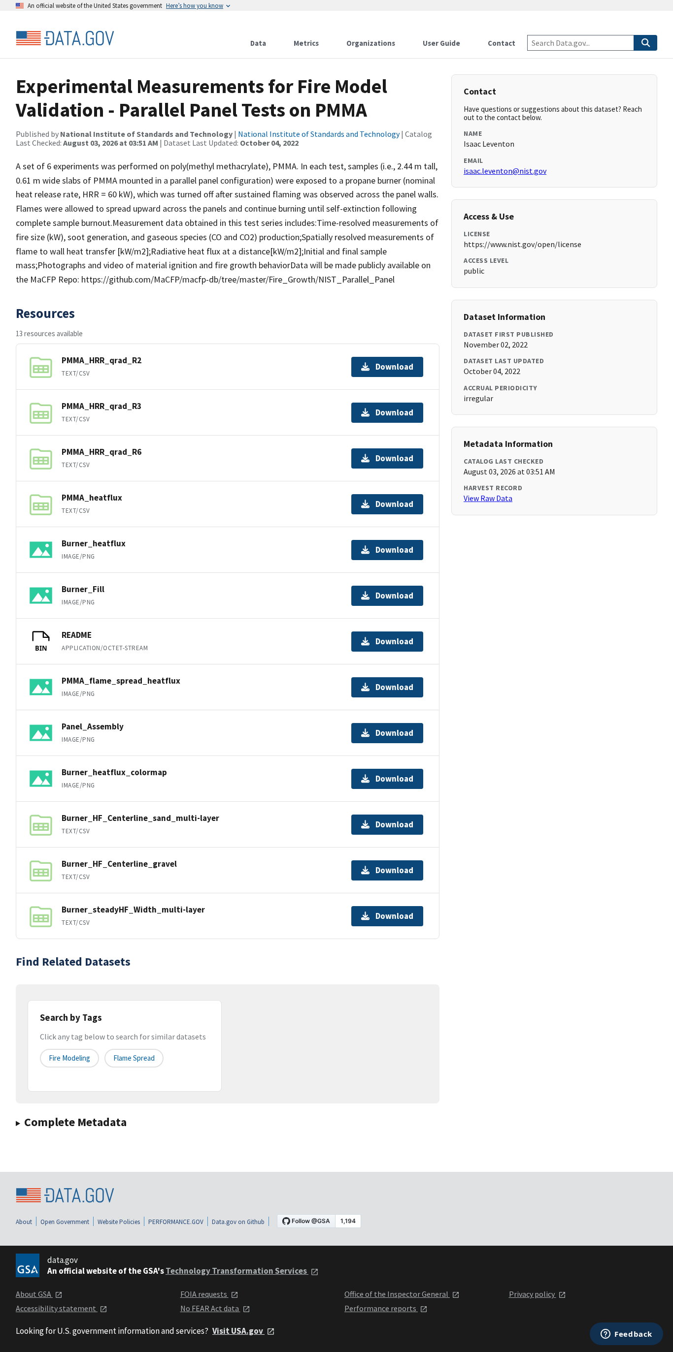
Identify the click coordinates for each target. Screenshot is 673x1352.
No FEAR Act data (210, 1308)
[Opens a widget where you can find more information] (626, 1334)
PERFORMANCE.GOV (175, 1222)
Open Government (64, 1222)
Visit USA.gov (238, 1330)
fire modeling (69, 1058)
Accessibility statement (57, 1308)
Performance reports (381, 1308)
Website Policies (119, 1222)
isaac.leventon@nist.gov (505, 171)
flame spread (134, 1058)
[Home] (65, 38)
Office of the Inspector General (397, 1294)
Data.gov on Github (238, 1222)
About (24, 1222)
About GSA (34, 1294)
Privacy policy (532, 1294)
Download (394, 366)
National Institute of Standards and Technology (319, 134)
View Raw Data (488, 498)
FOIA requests (204, 1294)
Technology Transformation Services (237, 1270)
